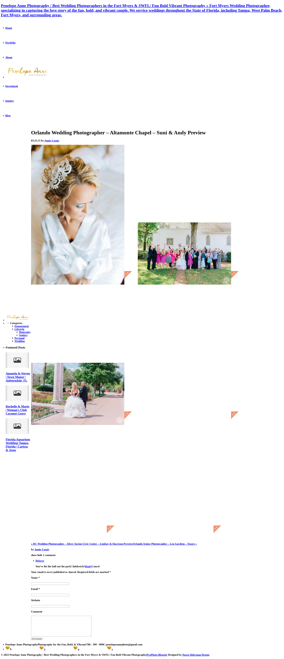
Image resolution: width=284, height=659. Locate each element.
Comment (36, 611)
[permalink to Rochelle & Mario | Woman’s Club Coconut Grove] (17, 400)
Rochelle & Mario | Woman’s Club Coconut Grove (17, 410)
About (8, 57)
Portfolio (10, 42)
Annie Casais (41, 549)
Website (35, 600)
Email (34, 589)
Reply (88, 566)
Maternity (25, 332)
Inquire (9, 100)
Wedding (20, 341)
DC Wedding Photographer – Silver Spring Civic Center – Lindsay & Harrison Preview (82, 543)
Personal (20, 338)
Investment (11, 86)
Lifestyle (19, 329)
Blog (8, 115)
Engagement (22, 326)
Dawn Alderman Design (195, 654)
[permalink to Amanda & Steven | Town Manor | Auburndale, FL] (17, 367)
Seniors (23, 335)
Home (8, 27)
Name (34, 577)
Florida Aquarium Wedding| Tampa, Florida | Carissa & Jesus (18, 445)
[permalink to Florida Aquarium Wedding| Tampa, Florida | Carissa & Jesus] (17, 433)
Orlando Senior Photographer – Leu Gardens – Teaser (165, 543)
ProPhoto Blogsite (157, 654)
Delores (40, 560)
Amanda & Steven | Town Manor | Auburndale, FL (18, 377)
